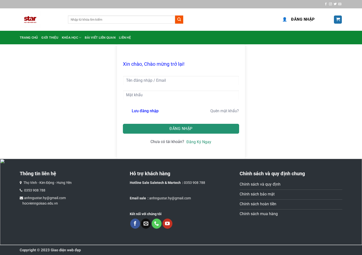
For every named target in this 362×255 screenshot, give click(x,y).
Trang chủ (29, 37)
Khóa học (70, 37)
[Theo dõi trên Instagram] (330, 4)
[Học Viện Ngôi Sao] (40, 19)
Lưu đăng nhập (145, 111)
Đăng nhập (298, 19)
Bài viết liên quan (100, 37)
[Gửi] (179, 20)
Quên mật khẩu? (224, 111)
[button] (338, 20)
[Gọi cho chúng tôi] (157, 223)
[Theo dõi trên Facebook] (325, 4)
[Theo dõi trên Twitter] (335, 4)
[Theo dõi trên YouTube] (167, 223)
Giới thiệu (49, 37)
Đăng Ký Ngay (198, 142)
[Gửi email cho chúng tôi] (339, 4)
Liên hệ (125, 37)
